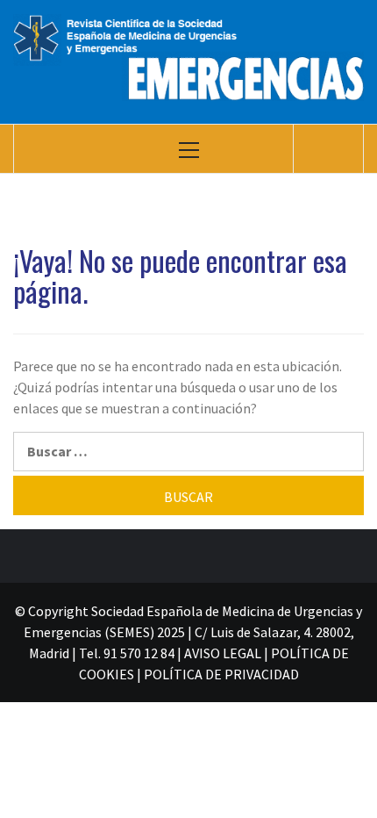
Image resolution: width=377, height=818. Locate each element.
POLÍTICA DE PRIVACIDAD (221, 674)
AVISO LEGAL (222, 653)
